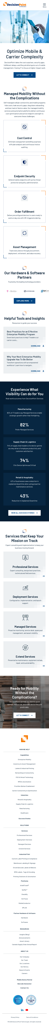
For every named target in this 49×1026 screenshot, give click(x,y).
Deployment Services (24, 840)
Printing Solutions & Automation (24, 876)
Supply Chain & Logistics (24, 804)
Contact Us (24, 988)
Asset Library (24, 941)
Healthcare (24, 813)
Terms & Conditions (32, 1017)
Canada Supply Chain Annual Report (24, 944)
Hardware (24, 918)
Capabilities (24, 755)
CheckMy (25, 894)
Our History (24, 967)
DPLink (24, 908)
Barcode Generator (24, 984)
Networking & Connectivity (24, 773)
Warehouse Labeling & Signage (24, 863)
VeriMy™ (24, 890)
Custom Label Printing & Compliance (24, 859)
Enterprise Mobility (24, 759)
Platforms (24, 881)
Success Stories (24, 818)
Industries (24, 795)
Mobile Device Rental (24, 980)
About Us (24, 951)
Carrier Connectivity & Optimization (24, 791)
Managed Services (24, 844)
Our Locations (24, 963)
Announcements (24, 938)
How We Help (24, 749)
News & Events (24, 970)
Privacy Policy (15, 1017)
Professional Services (24, 835)
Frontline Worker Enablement (24, 786)
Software (24, 922)
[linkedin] (22, 1010)
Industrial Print (24, 854)
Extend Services (24, 849)
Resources (24, 929)
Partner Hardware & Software (24, 913)
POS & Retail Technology (24, 777)
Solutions (24, 825)
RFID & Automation (24, 782)
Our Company (24, 957)
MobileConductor (24, 903)
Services (24, 831)
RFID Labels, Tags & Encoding (24, 872)
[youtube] (27, 1010)
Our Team (24, 960)
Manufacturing (24, 808)
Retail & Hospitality (24, 799)
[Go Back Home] (24, 738)
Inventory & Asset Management (24, 764)
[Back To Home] (14, 5)
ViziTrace (24, 899)
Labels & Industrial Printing (24, 768)
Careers (24, 973)
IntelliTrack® (24, 885)
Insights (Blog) (24, 934)
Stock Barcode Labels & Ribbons (24, 868)
